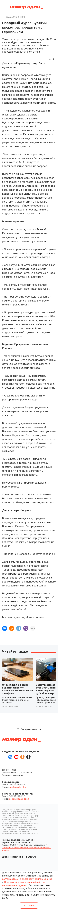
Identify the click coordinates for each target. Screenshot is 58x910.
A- (49, 59)
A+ (54, 59)
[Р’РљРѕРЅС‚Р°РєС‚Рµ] (4, 628)
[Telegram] (18, 628)
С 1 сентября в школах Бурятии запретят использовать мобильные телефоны (17, 689)
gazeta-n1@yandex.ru (19, 799)
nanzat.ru (31, 857)
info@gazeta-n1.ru (17, 787)
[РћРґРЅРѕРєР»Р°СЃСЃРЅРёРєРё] (11, 628)
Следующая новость (31, 729)
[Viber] (25, 628)
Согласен (29, 905)
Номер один (26, 7)
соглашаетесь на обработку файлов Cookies (27, 878)
